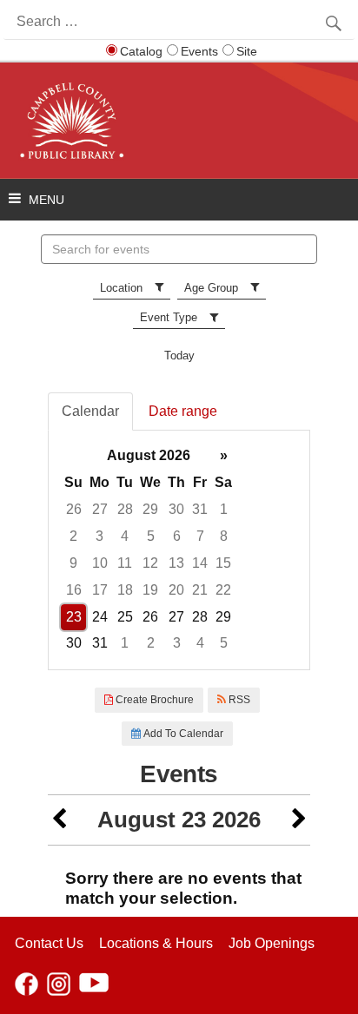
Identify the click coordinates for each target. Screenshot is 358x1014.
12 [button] (150, 563)
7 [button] (200, 536)
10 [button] (100, 563)
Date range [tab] (183, 411)
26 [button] (74, 509)
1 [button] (224, 509)
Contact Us (49, 943)
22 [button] (223, 590)
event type (168, 317)
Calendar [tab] (90, 411)
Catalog (141, 51)
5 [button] (151, 536)
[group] (179, 550)
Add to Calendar (182, 734)
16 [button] (74, 590)
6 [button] (177, 536)
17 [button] (100, 590)
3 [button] (99, 536)
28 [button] (125, 509)
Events (199, 51)
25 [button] (125, 616)
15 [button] (223, 563)
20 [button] (176, 590)
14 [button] (200, 563)
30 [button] (176, 509)
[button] (59, 820)
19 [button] (150, 590)
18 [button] (125, 590)
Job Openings (272, 943)
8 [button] (224, 536)
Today (179, 355)
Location (121, 287)
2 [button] (73, 536)
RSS (238, 700)
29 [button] (150, 509)
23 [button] (74, 616)
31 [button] (200, 509)
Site (246, 51)
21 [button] (200, 590)
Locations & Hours (156, 943)
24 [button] (100, 616)
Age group (211, 287)
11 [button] (124, 563)
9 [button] (73, 563)
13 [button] (176, 563)
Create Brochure (153, 700)
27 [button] (100, 509)
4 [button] (125, 536)
